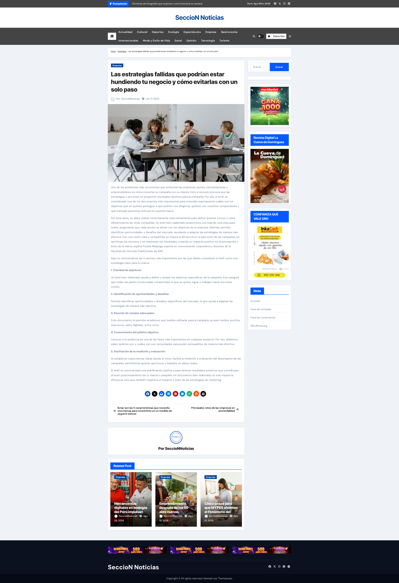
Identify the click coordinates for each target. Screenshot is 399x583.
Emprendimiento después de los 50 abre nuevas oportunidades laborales (173, 512)
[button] (290, 36)
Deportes (157, 32)
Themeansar (225, 578)
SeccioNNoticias (130, 98)
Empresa (210, 32)
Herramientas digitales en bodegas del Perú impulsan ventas (130, 510)
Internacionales (128, 40)
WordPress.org (258, 325)
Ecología (173, 32)
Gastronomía (229, 32)
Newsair (208, 578)
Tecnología (208, 40)
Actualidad (125, 32)
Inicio (113, 51)
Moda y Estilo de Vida (156, 40)
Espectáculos (192, 32)
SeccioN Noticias (199, 17)
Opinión (191, 40)
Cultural (142, 32)
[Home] (112, 36)
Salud (178, 40)
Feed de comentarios (262, 317)
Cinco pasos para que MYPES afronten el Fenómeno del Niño (221, 510)
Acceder (255, 301)
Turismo (224, 40)
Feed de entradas (260, 309)
